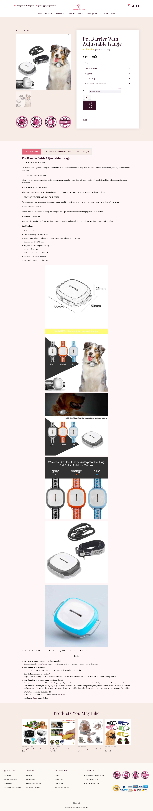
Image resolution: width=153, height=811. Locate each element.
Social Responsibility (33, 787)
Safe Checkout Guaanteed (95, 83)
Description (89, 63)
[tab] (108, 63)
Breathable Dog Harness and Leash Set (90, 749)
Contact (57, 775)
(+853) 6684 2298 (91, 779)
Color (85, 91)
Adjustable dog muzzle (112, 749)
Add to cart (91, 105)
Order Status (59, 783)
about (35, 698)
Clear (119, 88)
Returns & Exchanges (62, 787)
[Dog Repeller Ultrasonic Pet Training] (63, 731)
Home (18, 31)
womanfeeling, (41, 664)
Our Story (7, 775)
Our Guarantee (91, 68)
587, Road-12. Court (92, 783)
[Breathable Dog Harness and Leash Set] (90, 731)
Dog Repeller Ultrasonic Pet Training (61, 749)
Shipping (88, 73)
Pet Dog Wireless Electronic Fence (33, 749)
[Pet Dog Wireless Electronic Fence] (35, 731)
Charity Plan (8, 783)
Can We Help (90, 78)
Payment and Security (33, 783)
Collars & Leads (27, 31)
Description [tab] (31, 151)
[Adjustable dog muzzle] (118, 731)
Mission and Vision (10, 779)
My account (59, 779)
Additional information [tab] (57, 151)
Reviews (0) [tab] (83, 151)
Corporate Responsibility (12, 787)
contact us (61, 694)
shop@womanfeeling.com (94, 775)
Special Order (30, 779)
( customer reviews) (102, 50)
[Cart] (128, 6)
